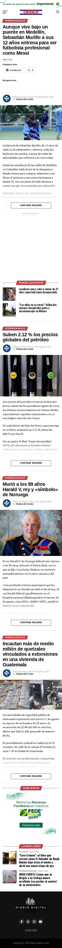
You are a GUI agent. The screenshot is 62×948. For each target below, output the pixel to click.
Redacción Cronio (24, 99)
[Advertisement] (31, 246)
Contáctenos (31, 930)
